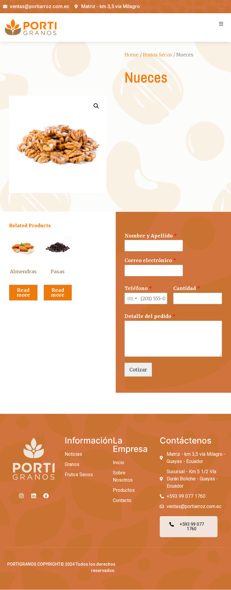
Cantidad (186, 288)
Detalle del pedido (150, 316)
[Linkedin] (33, 495)
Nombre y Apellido (151, 236)
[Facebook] (46, 495)
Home (132, 55)
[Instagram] (21, 495)
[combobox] (132, 298)
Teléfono (138, 288)
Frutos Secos (157, 55)
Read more (23, 292)
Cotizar (138, 370)
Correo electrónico (150, 260)
